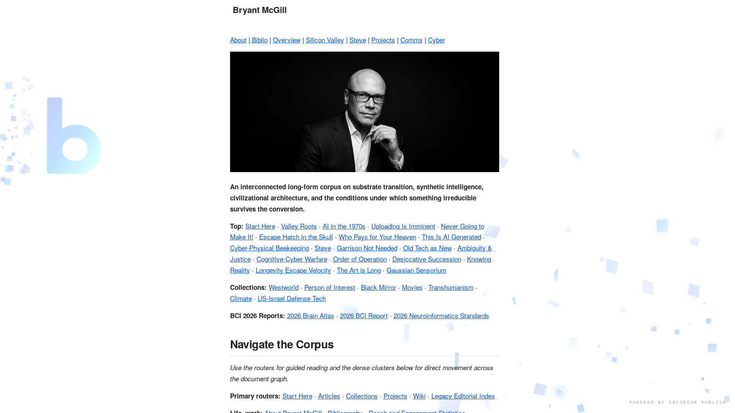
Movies (412, 287)
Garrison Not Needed (367, 247)
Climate (241, 298)
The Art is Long (359, 270)
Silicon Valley (325, 39)
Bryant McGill (260, 9)
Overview (287, 39)
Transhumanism (451, 287)
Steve (358, 39)
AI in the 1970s (344, 226)
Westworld (284, 287)
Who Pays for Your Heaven (377, 236)
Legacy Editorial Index (463, 395)
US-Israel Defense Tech (292, 298)
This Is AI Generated (451, 236)
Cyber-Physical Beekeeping (269, 247)
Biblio (260, 39)
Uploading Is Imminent (403, 226)
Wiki (419, 395)
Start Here (260, 226)
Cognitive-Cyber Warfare (291, 258)
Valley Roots (299, 226)
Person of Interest (329, 287)
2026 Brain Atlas (310, 315)
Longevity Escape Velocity (293, 270)
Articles (329, 395)
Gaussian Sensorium (416, 270)
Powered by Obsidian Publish (678, 402)
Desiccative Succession (426, 258)
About (238, 39)
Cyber (436, 39)
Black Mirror (378, 287)
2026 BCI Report (364, 315)
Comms (411, 39)
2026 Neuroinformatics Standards (441, 315)
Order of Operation (360, 258)
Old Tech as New (427, 247)
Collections (362, 395)
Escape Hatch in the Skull (296, 236)
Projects (383, 39)
